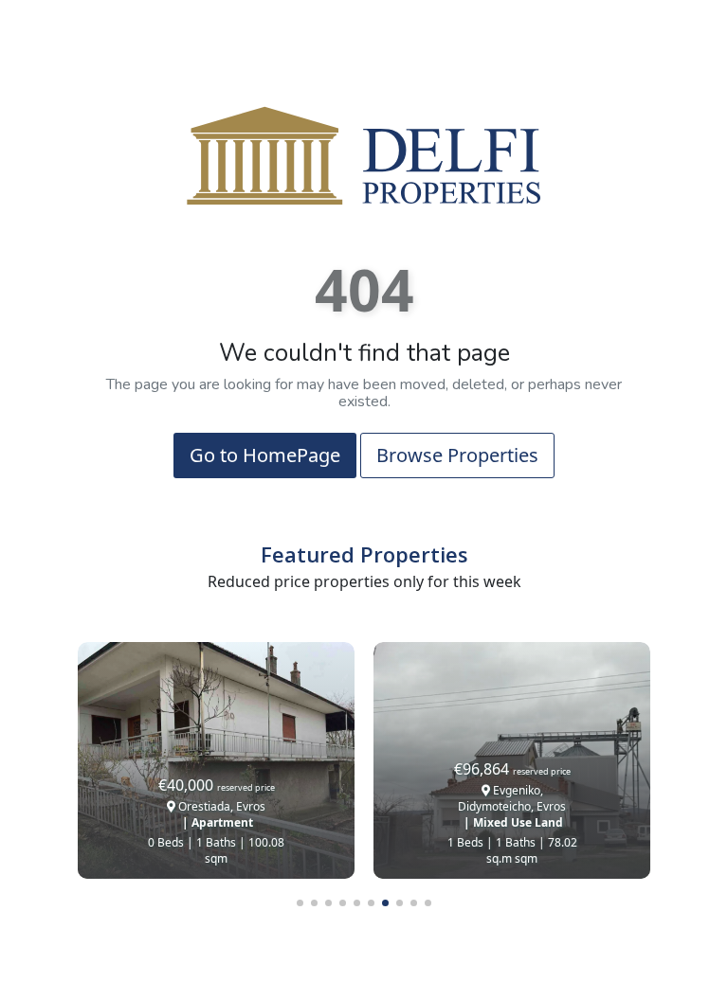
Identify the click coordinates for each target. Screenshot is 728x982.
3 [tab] (328, 903)
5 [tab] (357, 903)
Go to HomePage (265, 455)
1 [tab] (300, 903)
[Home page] (364, 154)
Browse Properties (457, 455)
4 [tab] (342, 903)
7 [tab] (385, 903)
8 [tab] (399, 903)
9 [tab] (413, 903)
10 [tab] (428, 903)
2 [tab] (314, 903)
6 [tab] (371, 903)
